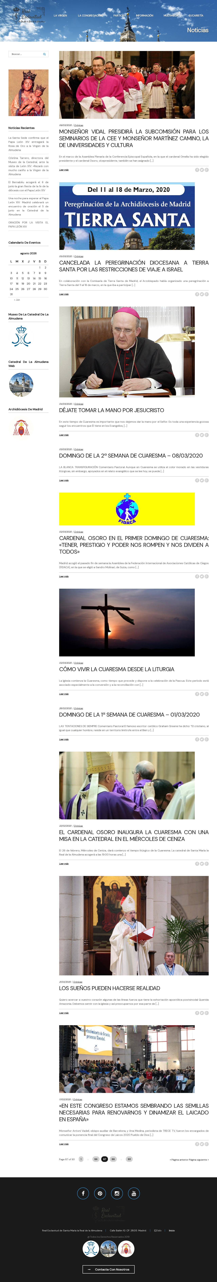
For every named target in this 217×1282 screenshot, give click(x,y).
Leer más (63, 169)
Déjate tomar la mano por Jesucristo (111, 410)
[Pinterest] (100, 1193)
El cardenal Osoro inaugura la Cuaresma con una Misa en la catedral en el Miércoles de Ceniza (134, 836)
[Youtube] (134, 1193)
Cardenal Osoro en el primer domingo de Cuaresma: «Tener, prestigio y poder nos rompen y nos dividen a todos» (134, 544)
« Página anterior (179, 1159)
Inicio (172, 1230)
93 (129, 1159)
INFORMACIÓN (144, 15)
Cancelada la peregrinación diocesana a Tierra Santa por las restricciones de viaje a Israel (134, 266)
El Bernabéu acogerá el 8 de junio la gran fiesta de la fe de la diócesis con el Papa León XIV (28, 186)
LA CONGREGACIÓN (90, 15)
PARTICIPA (120, 15)
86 (95, 1159)
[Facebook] (83, 1193)
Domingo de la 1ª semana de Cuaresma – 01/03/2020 (129, 714)
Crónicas (78, 125)
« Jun (17, 300)
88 (113, 1159)
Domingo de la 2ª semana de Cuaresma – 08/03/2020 (131, 455)
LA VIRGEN (60, 15)
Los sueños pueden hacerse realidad (109, 988)
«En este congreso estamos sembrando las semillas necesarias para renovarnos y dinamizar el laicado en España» (134, 1112)
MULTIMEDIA (171, 15)
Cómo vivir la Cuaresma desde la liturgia (116, 669)
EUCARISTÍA (196, 15)
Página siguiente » (199, 1159)
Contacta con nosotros (111, 1269)
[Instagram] (117, 1193)
